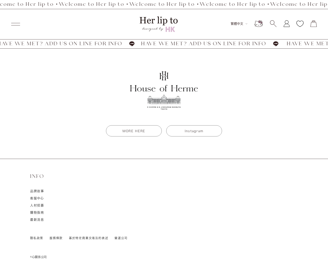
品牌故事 (37, 191)
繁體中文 (237, 24)
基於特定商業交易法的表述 (88, 238)
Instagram (194, 131)
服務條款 (56, 238)
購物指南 (37, 212)
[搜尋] (273, 23)
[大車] (313, 24)
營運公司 (120, 238)
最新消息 (37, 219)
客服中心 (37, 198)
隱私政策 (36, 238)
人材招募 (37, 205)
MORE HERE (133, 131)
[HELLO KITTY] (258, 23)
